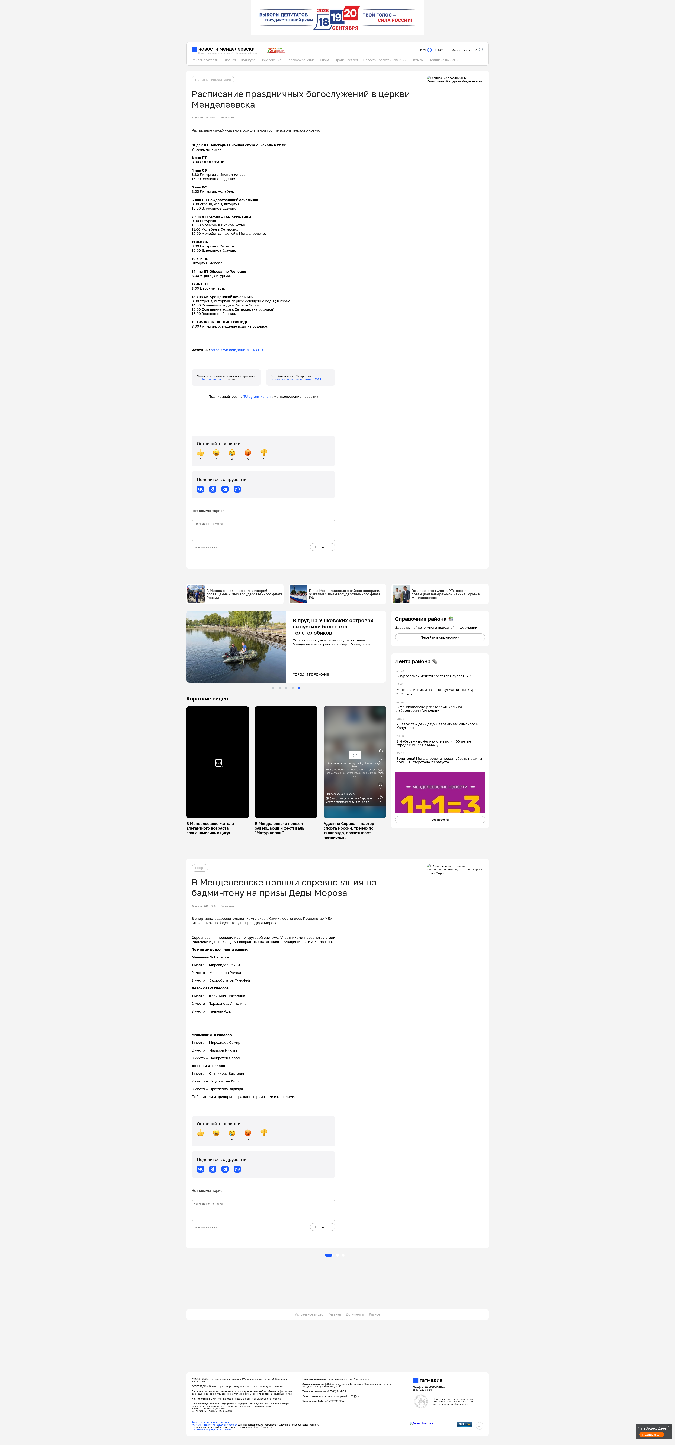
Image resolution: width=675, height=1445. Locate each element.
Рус (423, 50)
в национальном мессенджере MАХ (296, 379)
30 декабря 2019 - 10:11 (204, 118)
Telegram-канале (211, 379)
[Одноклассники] (212, 489)
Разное (374, 1314)
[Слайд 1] (273, 688)
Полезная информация (213, 79)
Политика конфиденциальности (211, 1429)
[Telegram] (225, 489)
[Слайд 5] (299, 688)
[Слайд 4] (293, 688)
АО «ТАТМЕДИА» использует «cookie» (214, 1424)
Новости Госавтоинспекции (384, 60)
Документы (355, 1314)
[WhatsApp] (237, 489)
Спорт (324, 60)
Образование (271, 60)
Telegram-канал (257, 396)
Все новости (440, 819)
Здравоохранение (301, 60)
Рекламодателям (205, 60)
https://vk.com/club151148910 (237, 350)
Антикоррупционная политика (210, 1422)
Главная (230, 60)
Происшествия (346, 60)
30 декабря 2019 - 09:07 (204, 906)
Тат (440, 50)
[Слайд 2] (280, 688)
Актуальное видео (309, 1314)
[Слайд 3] (286, 688)
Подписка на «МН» (443, 60)
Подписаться (651, 1434)
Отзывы (417, 60)
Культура (248, 60)
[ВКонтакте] (200, 489)
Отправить (322, 547)
